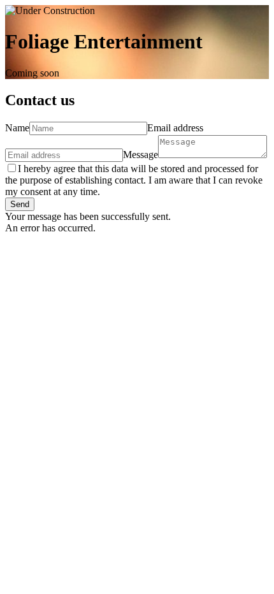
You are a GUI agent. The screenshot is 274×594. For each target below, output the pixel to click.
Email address (175, 127)
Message (140, 154)
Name (17, 127)
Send (19, 204)
